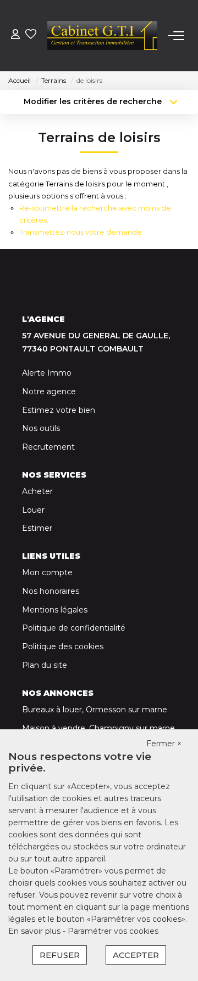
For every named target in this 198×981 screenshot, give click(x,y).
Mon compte (47, 572)
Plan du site (44, 665)
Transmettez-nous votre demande (80, 232)
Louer (33, 510)
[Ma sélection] (30, 35)
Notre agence (49, 391)
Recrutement (48, 447)
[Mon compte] (15, 35)
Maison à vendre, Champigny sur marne (98, 728)
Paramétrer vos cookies (113, 931)
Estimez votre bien (58, 410)
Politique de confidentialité (73, 628)
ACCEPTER (136, 955)
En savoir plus (35, 931)
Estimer (37, 528)
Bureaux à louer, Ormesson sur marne (94, 710)
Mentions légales (54, 610)
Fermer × (164, 743)
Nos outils (41, 428)
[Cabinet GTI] (102, 35)
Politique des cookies (62, 646)
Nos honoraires (50, 591)
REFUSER (60, 955)
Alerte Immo (47, 373)
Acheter (37, 491)
